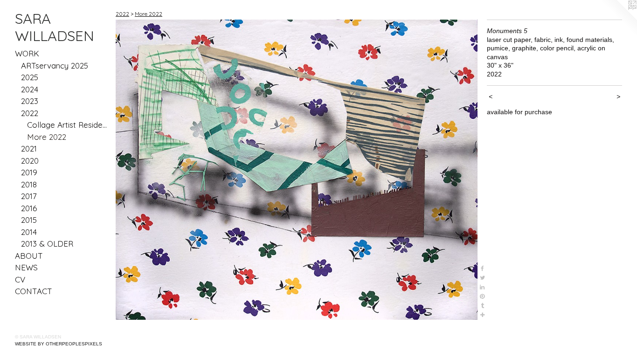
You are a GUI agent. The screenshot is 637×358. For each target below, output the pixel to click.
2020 (30, 160)
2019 (29, 172)
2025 (29, 77)
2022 (29, 113)
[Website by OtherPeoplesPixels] (618, 18)
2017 (29, 196)
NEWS (26, 267)
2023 (29, 101)
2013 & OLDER (47, 243)
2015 (29, 220)
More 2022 (46, 137)
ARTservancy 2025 (54, 65)
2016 (29, 208)
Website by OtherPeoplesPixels (58, 343)
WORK (27, 53)
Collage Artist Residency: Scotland (68, 125)
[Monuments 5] (297, 170)
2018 (29, 184)
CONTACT (33, 291)
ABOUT (29, 256)
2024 (29, 89)
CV (20, 279)
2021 (29, 148)
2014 (29, 232)
